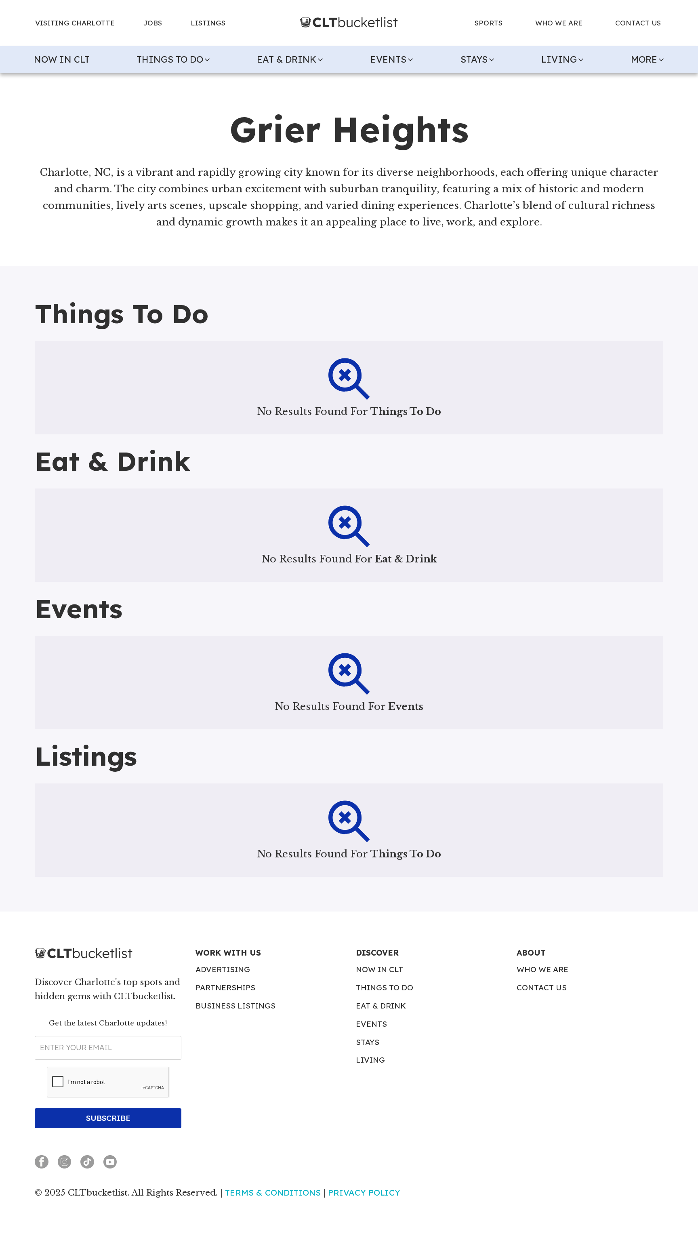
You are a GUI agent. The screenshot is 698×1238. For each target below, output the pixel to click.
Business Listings (235, 1006)
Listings (208, 23)
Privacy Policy (364, 1192)
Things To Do (384, 988)
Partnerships (225, 988)
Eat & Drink (381, 1006)
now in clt (62, 59)
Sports (488, 23)
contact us (638, 23)
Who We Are (542, 969)
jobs (152, 23)
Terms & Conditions (273, 1192)
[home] (349, 23)
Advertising (223, 969)
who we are (558, 23)
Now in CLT (379, 969)
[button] (174, 59)
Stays (367, 1042)
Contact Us (542, 988)
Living (370, 1060)
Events (371, 1024)
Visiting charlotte (75, 23)
